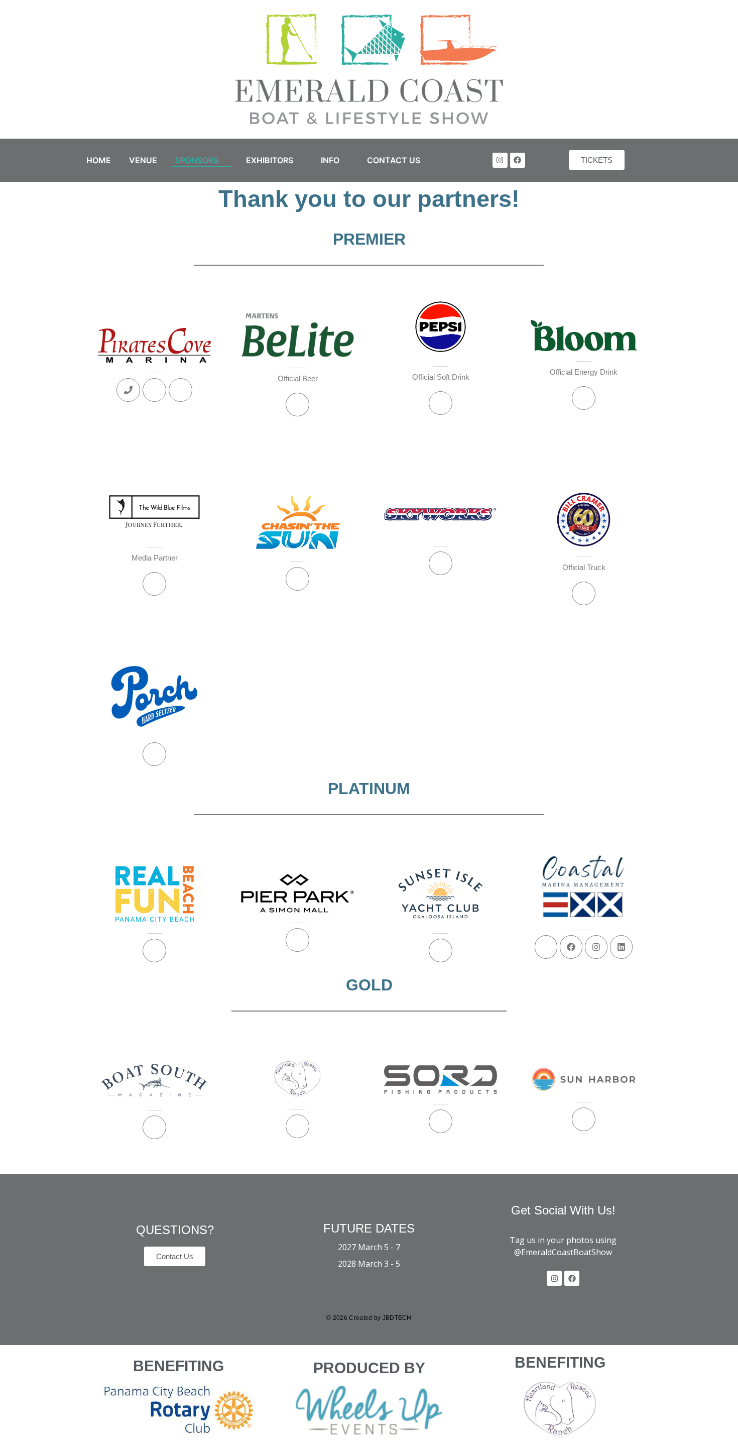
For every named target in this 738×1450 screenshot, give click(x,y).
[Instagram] (500, 160)
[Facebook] (517, 160)
